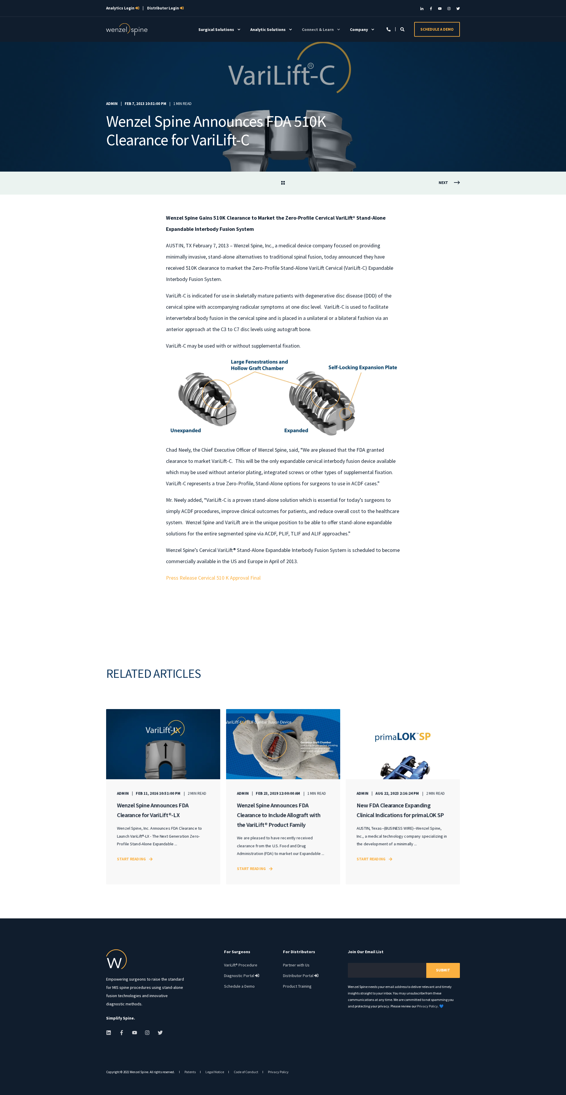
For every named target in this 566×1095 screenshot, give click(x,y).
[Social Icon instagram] (449, 8)
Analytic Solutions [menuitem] (268, 29)
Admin (112, 103)
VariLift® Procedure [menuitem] (240, 965)
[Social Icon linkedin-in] (423, 8)
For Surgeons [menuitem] (237, 952)
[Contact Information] (388, 29)
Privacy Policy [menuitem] (278, 1072)
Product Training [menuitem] (297, 986)
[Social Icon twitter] (457, 8)
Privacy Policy (427, 1006)
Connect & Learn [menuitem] (318, 29)
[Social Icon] (110, 1032)
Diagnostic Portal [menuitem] (241, 975)
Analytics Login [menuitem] (122, 8)
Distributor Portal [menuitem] (300, 975)
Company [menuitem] (359, 29)
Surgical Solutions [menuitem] (216, 29)
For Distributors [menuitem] (299, 952)
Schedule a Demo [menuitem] (239, 986)
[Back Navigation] (283, 183)
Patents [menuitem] (190, 1072)
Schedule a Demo (437, 29)
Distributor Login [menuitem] (165, 8)
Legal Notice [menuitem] (214, 1072)
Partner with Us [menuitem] (296, 965)
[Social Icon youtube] (440, 8)
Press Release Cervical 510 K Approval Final (213, 577)
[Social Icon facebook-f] (431, 8)
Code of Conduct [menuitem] (246, 1072)
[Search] (402, 29)
